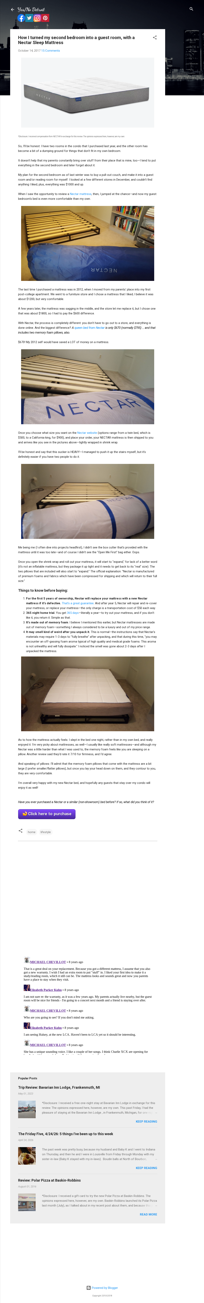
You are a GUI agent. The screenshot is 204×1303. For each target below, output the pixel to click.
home (31, 832)
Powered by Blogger (104, 1288)
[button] (154, 37)
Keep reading (146, 1121)
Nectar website (87, 433)
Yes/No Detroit (31, 9)
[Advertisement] (181, 89)
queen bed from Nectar (90, 328)
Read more (148, 1214)
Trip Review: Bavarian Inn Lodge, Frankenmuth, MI (59, 1087)
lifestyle (46, 832)
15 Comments (50, 50)
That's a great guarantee (78, 603)
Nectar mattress (80, 194)
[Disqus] (87, 898)
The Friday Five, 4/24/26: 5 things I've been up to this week (65, 1134)
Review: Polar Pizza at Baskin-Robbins (49, 1180)
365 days (73, 613)
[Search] (191, 9)
